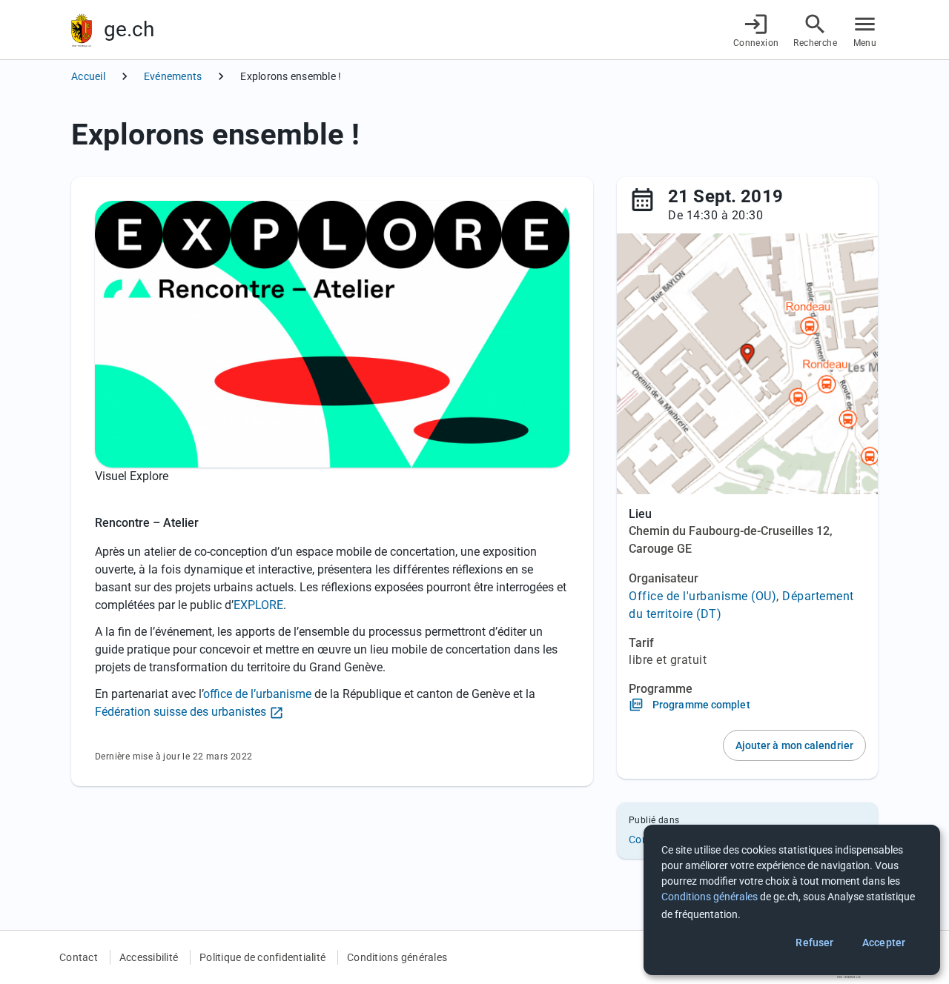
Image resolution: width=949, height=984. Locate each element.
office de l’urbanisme (257, 694)
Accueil (88, 76)
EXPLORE (258, 605)
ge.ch (129, 29)
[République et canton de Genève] (81, 30)
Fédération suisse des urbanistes (180, 712)
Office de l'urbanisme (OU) (702, 596)
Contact (78, 957)
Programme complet (701, 705)
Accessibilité (148, 957)
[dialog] (792, 900)
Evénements (173, 76)
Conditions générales (397, 957)
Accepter (883, 942)
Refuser (814, 942)
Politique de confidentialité (262, 957)
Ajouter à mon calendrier (794, 745)
